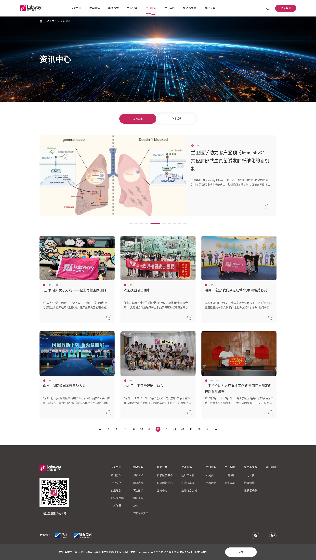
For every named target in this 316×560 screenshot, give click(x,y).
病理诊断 (137, 483)
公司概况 (116, 475)
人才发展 (116, 505)
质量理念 (116, 490)
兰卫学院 (230, 467)
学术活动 (176, 118)
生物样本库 (188, 483)
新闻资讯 (65, 21)
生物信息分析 (189, 490)
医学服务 (137, 467)
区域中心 (162, 490)
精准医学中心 (165, 475)
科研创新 (137, 498)
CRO (135, 505)
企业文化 (116, 483)
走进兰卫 (116, 467)
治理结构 (249, 483)
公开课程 (230, 475)
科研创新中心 (165, 483)
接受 (241, 552)
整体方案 (162, 467)
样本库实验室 (140, 513)
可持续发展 (117, 498)
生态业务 (186, 467)
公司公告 (249, 475)
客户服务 (271, 467)
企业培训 (230, 483)
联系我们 (285, 8)
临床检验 (137, 475)
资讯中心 (51, 21)
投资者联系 (250, 490)
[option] (158, 175)
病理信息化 (188, 475)
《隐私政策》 (200, 552)
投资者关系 (250, 467)
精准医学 (137, 490)
